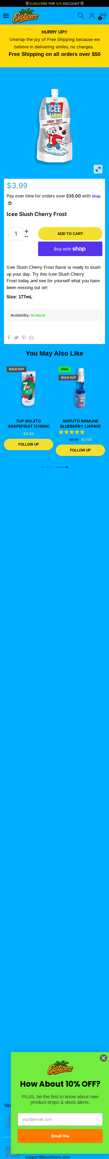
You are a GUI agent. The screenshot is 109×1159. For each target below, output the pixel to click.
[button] (72, 432)
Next (62, 467)
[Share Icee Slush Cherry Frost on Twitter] (16, 337)
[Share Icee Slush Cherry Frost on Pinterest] (24, 337)
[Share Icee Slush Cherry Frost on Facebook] (9, 337)
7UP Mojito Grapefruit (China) (29, 423)
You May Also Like (54, 353)
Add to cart (70, 234)
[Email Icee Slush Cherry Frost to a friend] (31, 337)
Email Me (55, 1136)
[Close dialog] (98, 1058)
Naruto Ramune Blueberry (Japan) (80, 423)
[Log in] (92, 15)
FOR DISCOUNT (55, 4)
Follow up (28, 444)
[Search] (81, 15)
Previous (46, 467)
